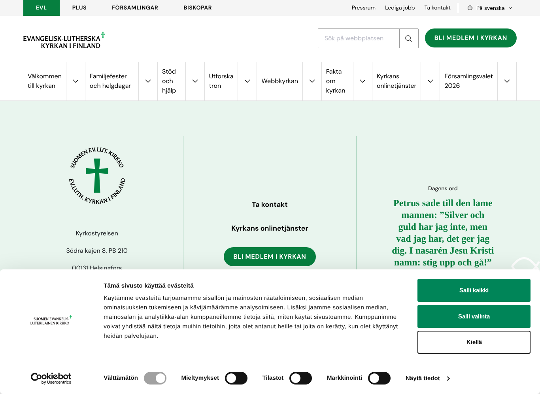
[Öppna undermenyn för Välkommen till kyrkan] (75, 81)
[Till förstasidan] (64, 40)
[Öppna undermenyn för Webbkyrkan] (311, 81)
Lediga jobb (400, 7)
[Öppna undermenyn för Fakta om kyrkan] (362, 81)
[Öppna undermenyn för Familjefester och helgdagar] (147, 81)
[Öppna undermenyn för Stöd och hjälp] (194, 81)
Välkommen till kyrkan (45, 81)
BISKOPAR (198, 7)
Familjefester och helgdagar (110, 81)
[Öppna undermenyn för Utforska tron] (247, 81)
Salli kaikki (474, 290)
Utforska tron (221, 81)
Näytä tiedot (423, 378)
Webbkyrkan (279, 81)
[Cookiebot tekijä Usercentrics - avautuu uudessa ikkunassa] (51, 379)
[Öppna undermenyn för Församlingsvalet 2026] (506, 81)
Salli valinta (474, 316)
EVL (41, 7)
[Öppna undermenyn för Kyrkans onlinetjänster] (430, 81)
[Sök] (408, 38)
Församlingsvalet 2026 (468, 81)
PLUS (79, 7)
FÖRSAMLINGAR (135, 7)
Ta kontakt (438, 7)
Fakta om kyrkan (336, 81)
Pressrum (364, 7)
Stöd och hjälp (169, 81)
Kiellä (474, 342)
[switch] (236, 378)
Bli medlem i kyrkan (470, 38)
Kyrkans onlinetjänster (396, 81)
